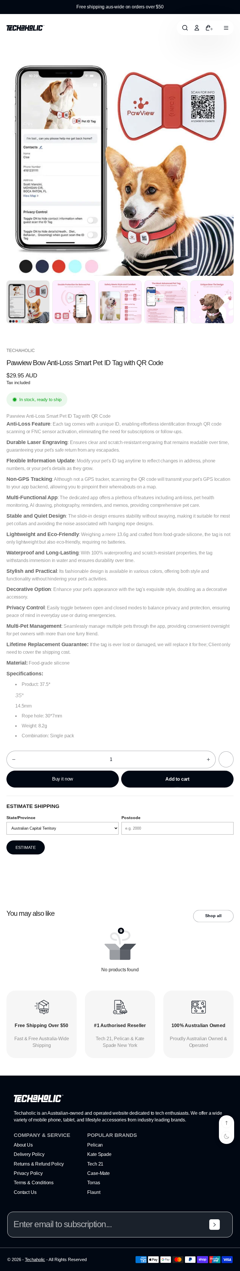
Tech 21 (95, 1163)
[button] (13, 759)
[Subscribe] (215, 1224)
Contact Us (25, 1192)
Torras (93, 1182)
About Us (23, 1144)
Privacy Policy (28, 1173)
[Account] (197, 28)
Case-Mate (98, 1173)
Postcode (130, 817)
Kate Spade (99, 1154)
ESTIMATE (26, 847)
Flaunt (93, 1192)
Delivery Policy (29, 1154)
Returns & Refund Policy (39, 1163)
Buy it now (62, 778)
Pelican (95, 1144)
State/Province (20, 817)
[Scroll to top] (227, 1123)
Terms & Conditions (34, 1182)
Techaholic (35, 1259)
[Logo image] (25, 28)
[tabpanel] (29, 303)
